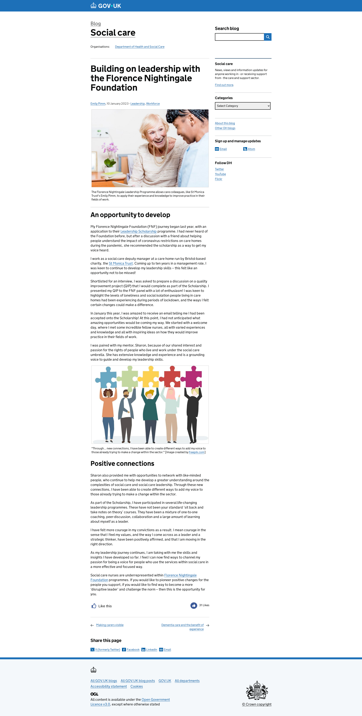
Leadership (137, 103)
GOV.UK (165, 681)
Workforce (153, 103)
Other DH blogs (225, 128)
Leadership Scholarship (138, 231)
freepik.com (196, 452)
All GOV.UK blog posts (138, 681)
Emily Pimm (97, 103)
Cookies (136, 686)
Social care (112, 32)
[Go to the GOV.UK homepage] (105, 5)
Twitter (219, 169)
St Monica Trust (121, 263)
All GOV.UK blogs (103, 681)
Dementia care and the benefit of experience (182, 627)
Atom (251, 149)
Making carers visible (109, 625)
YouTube (220, 174)
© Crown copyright (257, 704)
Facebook (133, 649)
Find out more (224, 85)
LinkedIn (151, 649)
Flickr (218, 179)
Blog (95, 23)
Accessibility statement (108, 686)
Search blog (227, 28)
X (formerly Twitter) (107, 649)
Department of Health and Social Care (139, 46)
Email (167, 649)
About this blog (225, 123)
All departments (187, 681)
